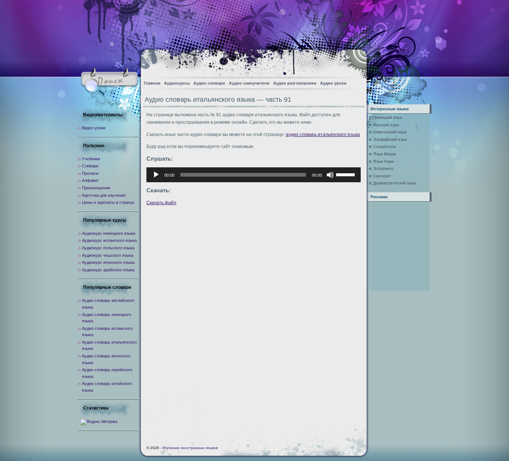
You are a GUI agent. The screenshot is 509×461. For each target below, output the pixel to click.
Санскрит (382, 176)
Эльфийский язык (390, 139)
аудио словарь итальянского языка (323, 134)
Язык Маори (384, 154)
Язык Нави (383, 161)
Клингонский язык (390, 132)
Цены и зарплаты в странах (108, 202)
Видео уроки (93, 128)
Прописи (90, 173)
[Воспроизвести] (156, 175)
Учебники (91, 159)
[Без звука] (330, 175)
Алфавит (90, 180)
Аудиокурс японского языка (108, 262)
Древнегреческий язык (394, 183)
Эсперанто (383, 168)
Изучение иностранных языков (190, 448)
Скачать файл (161, 202)
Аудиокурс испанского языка (109, 240)
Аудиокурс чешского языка (107, 255)
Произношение (96, 188)
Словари (90, 166)
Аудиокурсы (177, 83)
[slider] (346, 174)
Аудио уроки (333, 83)
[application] (253, 174)
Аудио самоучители (249, 83)
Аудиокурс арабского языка (108, 270)
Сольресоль (384, 146)
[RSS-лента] (354, 62)
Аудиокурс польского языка (108, 248)
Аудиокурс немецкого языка (108, 233)
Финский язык (386, 125)
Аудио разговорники (294, 83)
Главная (152, 83)
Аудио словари (209, 83)
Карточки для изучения (104, 195)
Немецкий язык (387, 117)
